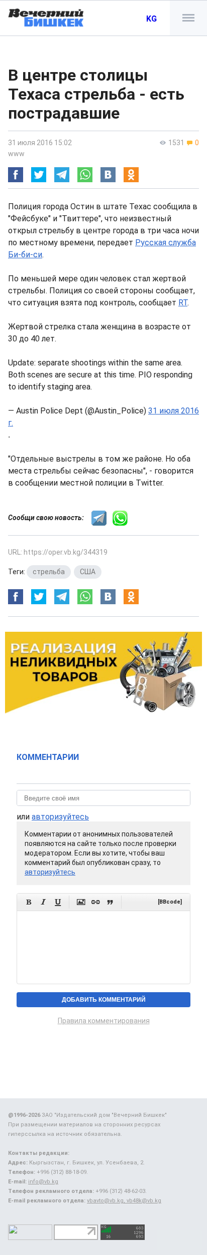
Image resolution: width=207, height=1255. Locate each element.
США (87, 572)
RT (182, 302)
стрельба (49, 572)
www (16, 154)
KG (151, 19)
